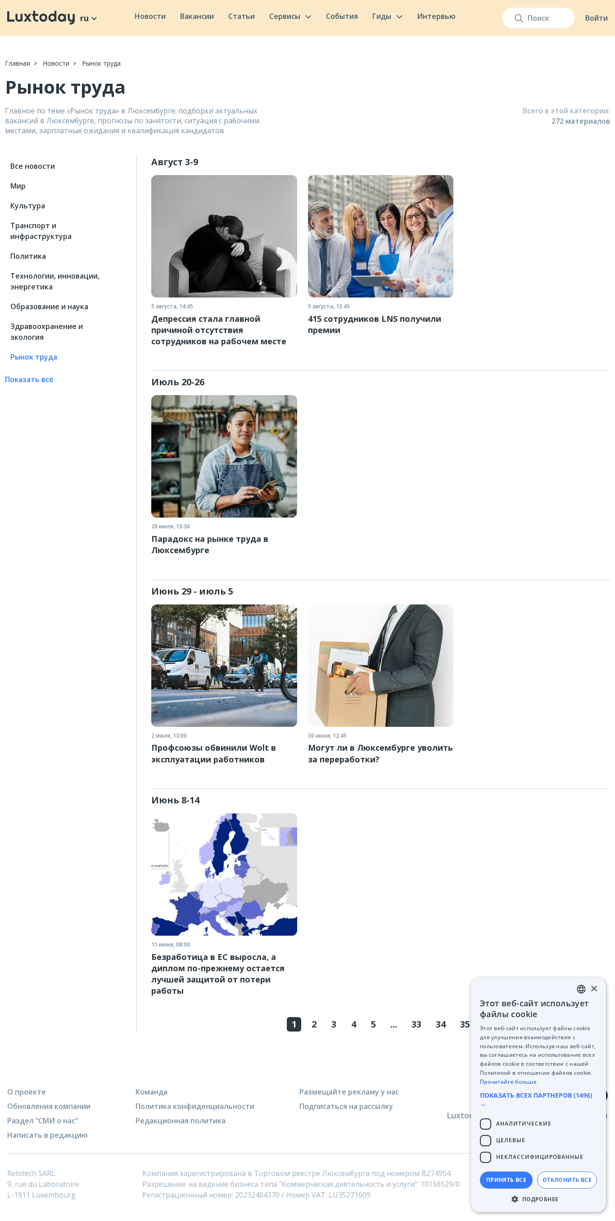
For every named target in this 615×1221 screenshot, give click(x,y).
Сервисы (284, 16)
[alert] (538, 1095)
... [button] (393, 1024)
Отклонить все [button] (567, 1180)
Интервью (436, 16)
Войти (596, 18)
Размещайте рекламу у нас (349, 1091)
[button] (538, 1099)
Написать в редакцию (47, 1135)
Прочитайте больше (508, 1082)
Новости (150, 16)
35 (465, 1024)
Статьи (241, 16)
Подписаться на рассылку (346, 1106)
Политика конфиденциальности (195, 1106)
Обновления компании (48, 1106)
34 (441, 1024)
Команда (151, 1091)
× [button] (593, 989)
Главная (17, 63)
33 (416, 1024)
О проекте (26, 1091)
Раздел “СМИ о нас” (42, 1120)
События (342, 16)
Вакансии (197, 16)
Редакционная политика (181, 1120)
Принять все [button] (506, 1180)
